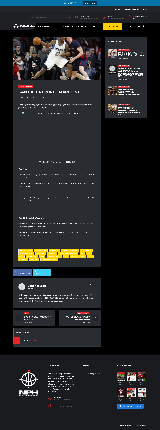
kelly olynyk (40, 253)
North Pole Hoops (19, 425)
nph (66, 256)
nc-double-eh (31, 256)
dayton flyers (86, 250)
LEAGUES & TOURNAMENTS (40, 26)
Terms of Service (125, 425)
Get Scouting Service (131, 9)
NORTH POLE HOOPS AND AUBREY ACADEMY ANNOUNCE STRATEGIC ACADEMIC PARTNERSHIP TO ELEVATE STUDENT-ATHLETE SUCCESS (130, 72)
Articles (117, 9)
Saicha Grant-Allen (77, 256)
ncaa (42, 256)
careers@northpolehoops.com (89, 18)
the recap (34, 259)
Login (145, 9)
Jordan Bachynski (26, 253)
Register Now (112, 26)
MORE (95, 26)
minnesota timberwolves (68, 253)
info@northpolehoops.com (116, 18)
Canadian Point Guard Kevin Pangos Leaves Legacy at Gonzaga (37, 317)
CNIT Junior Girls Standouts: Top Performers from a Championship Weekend (129, 109)
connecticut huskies (70, 250)
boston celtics (40, 250)
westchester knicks (49, 259)
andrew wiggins (25, 250)
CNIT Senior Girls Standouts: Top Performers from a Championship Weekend (129, 91)
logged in (37, 340)
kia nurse (52, 253)
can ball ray (54, 250)
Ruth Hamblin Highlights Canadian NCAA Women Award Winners (78, 317)
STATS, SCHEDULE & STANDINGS (73, 26)
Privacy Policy (141, 425)
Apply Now (90, 3)
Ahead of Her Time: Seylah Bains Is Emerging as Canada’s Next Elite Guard (131, 54)
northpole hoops (54, 256)
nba (82, 253)
